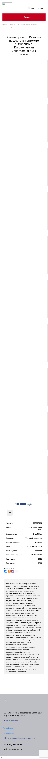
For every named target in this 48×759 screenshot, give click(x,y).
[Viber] (12, 571)
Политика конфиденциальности (19, 738)
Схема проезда (11, 720)
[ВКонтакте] (5, 571)
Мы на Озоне (7, 728)
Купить (33, 512)
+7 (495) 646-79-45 (13, 744)
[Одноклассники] (9, 571)
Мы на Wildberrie (9, 733)
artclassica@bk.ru (13, 749)
